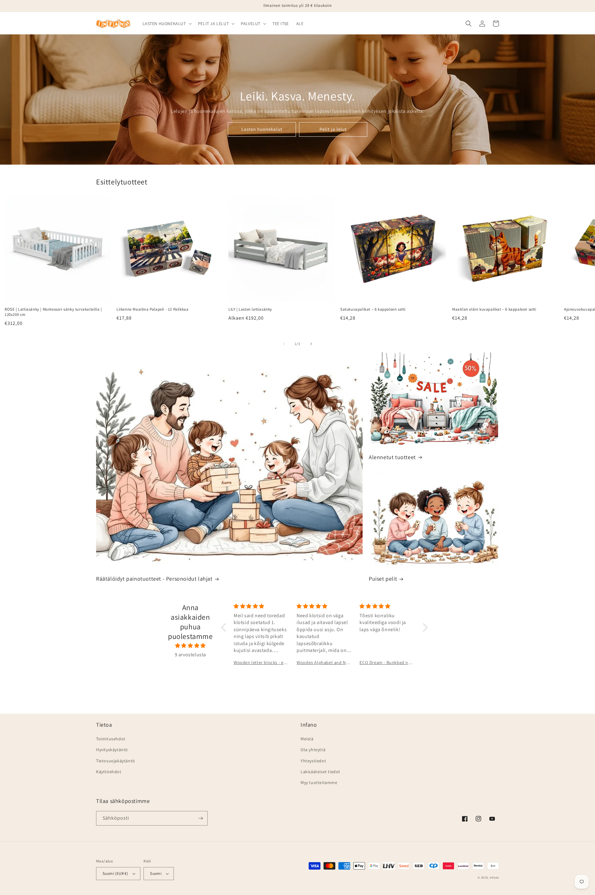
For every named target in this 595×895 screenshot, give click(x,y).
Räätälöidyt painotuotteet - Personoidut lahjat (154, 578)
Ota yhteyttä (313, 749)
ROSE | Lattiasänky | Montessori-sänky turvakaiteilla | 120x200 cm (53, 312)
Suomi (155, 873)
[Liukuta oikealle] (311, 344)
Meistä (307, 739)
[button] (166, 23)
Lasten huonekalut (261, 129)
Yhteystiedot (313, 761)
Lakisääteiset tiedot (320, 771)
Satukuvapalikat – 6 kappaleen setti (373, 309)
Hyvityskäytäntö (112, 749)
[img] (190, 645)
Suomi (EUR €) (115, 873)
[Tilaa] (200, 818)
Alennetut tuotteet (392, 457)
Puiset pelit (383, 578)
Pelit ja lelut (333, 129)
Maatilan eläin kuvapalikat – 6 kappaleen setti (494, 309)
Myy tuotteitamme (319, 782)
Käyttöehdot (108, 771)
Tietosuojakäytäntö (115, 761)
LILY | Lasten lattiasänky (250, 309)
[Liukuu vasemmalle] (284, 344)
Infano (494, 877)
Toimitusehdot (111, 739)
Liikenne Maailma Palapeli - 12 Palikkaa (152, 309)
